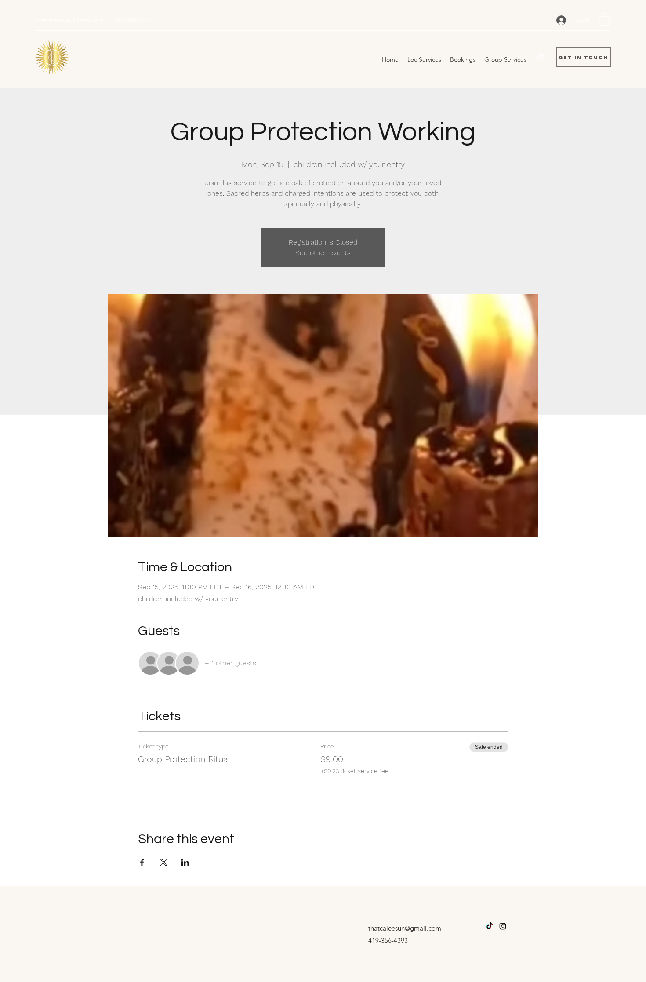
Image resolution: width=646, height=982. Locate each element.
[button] (604, 19)
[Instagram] (540, 57)
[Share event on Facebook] (142, 862)
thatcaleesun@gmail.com (69, 20)
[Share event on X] (164, 862)
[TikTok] (489, 926)
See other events (323, 252)
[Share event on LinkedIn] (185, 862)
